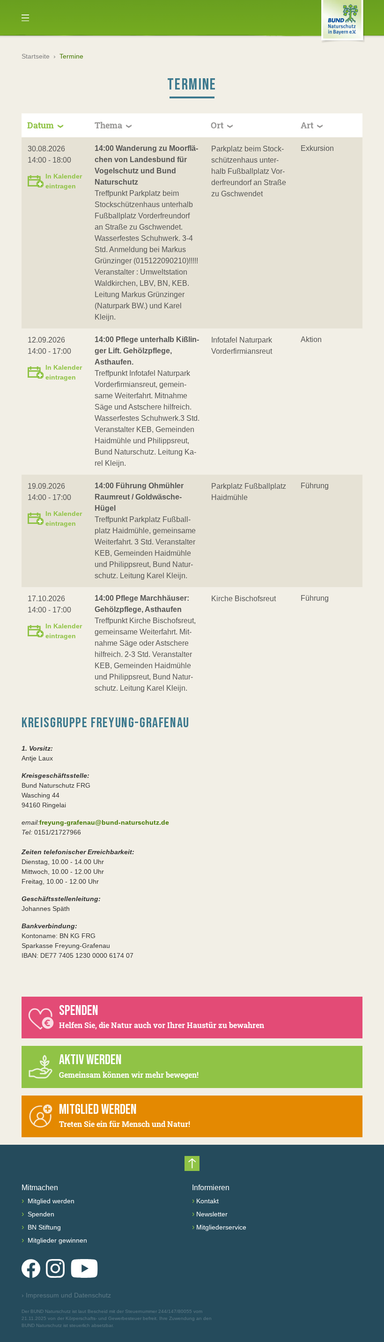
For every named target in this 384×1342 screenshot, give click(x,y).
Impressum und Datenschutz (66, 1295)
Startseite (36, 56)
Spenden (40, 1214)
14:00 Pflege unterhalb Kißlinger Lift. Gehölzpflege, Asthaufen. (147, 351)
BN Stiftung (43, 1227)
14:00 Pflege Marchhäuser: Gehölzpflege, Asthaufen (142, 603)
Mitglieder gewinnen (56, 1240)
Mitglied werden (50, 1201)
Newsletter (212, 1214)
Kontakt (207, 1201)
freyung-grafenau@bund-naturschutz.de (104, 822)
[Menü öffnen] (25, 17)
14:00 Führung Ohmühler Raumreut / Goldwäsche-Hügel (139, 497)
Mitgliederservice (221, 1227)
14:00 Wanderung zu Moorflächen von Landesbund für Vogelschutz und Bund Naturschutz (146, 165)
